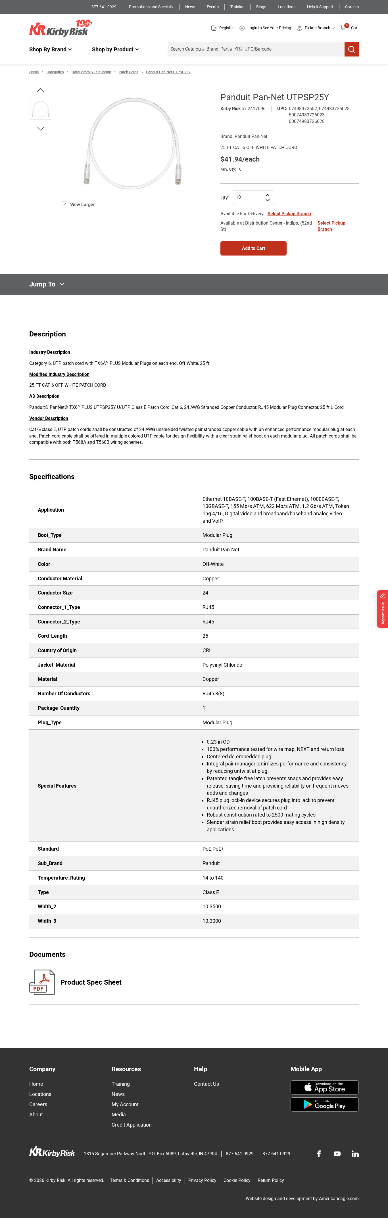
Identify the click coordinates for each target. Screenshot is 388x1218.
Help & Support (320, 7)
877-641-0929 (104, 7)
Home (34, 72)
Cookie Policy (237, 1180)
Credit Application (132, 1125)
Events (213, 7)
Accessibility (168, 1180)
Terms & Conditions (129, 1180)
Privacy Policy (202, 1180)
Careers (352, 7)
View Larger (82, 204)
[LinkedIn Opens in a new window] (355, 1153)
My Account (125, 1104)
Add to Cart (253, 248)
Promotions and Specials (151, 7)
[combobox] (256, 49)
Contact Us (206, 1084)
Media (119, 1114)
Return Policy (271, 1180)
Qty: (224, 197)
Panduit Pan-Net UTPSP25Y (168, 72)
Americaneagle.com (339, 1198)
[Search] (352, 49)
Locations (286, 7)
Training (237, 7)
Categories (55, 72)
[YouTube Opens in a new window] (337, 1153)
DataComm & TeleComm (91, 72)
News (190, 7)
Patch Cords (128, 72)
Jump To (42, 284)
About (36, 1114)
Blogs (261, 7)
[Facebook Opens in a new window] (319, 1153)
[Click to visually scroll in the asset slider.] (40, 90)
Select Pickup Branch (289, 213)
